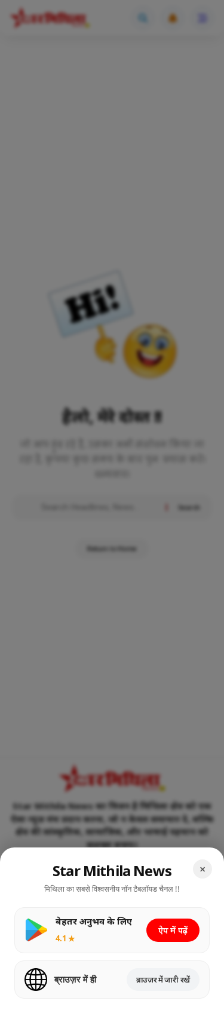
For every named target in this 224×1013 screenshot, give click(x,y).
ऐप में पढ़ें (173, 930)
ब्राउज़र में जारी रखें (163, 979)
